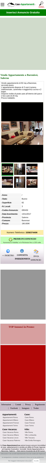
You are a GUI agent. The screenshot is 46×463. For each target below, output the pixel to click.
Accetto (36, 461)
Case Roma (29, 417)
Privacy (28, 404)
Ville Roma (29, 432)
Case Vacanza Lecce (10, 438)
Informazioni (6, 404)
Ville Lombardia (30, 435)
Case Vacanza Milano (11, 435)
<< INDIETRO (8, 255)
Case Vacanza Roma (10, 432)
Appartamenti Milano (10, 420)
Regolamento (40, 404)
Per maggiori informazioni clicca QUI (20, 461)
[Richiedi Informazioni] (22, 251)
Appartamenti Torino (10, 425)
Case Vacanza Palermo (11, 440)
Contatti (18, 404)
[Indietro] (8, 250)
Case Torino (29, 425)
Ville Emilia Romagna (33, 440)
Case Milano (29, 420)
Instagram (25, 408)
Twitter (36, 408)
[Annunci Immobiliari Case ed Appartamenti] (21, 8)
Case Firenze (30, 423)
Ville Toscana (30, 438)
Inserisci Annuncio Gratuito (23, 12)
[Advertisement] (23, 44)
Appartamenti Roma (10, 417)
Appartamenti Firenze (11, 423)
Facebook (14, 408)
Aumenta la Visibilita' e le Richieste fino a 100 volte (22, 242)
